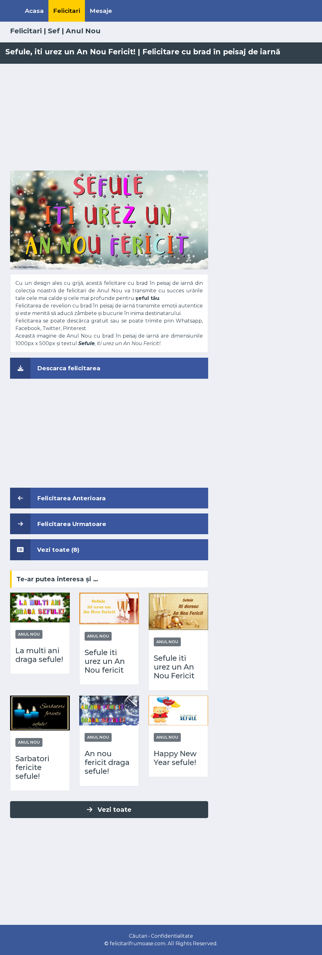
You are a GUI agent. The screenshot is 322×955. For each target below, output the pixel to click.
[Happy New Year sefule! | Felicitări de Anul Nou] (178, 710)
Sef (54, 31)
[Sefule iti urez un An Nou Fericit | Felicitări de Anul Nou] (178, 611)
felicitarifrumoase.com (137, 944)
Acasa (34, 10)
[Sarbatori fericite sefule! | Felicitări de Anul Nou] (40, 713)
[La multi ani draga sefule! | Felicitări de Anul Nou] (40, 607)
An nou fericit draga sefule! (107, 762)
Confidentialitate (172, 936)
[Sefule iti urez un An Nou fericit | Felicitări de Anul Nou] (109, 608)
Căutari (138, 936)
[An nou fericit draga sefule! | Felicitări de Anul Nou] (109, 710)
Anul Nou (83, 31)
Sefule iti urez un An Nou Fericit (174, 667)
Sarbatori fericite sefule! (32, 767)
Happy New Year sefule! (175, 758)
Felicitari (66, 10)
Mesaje (101, 10)
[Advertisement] (161, 117)
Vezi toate (114, 809)
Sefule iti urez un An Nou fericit (105, 661)
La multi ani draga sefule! (39, 655)
